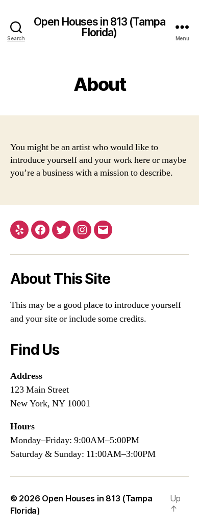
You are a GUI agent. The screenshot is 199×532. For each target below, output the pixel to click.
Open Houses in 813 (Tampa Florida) (99, 27)
